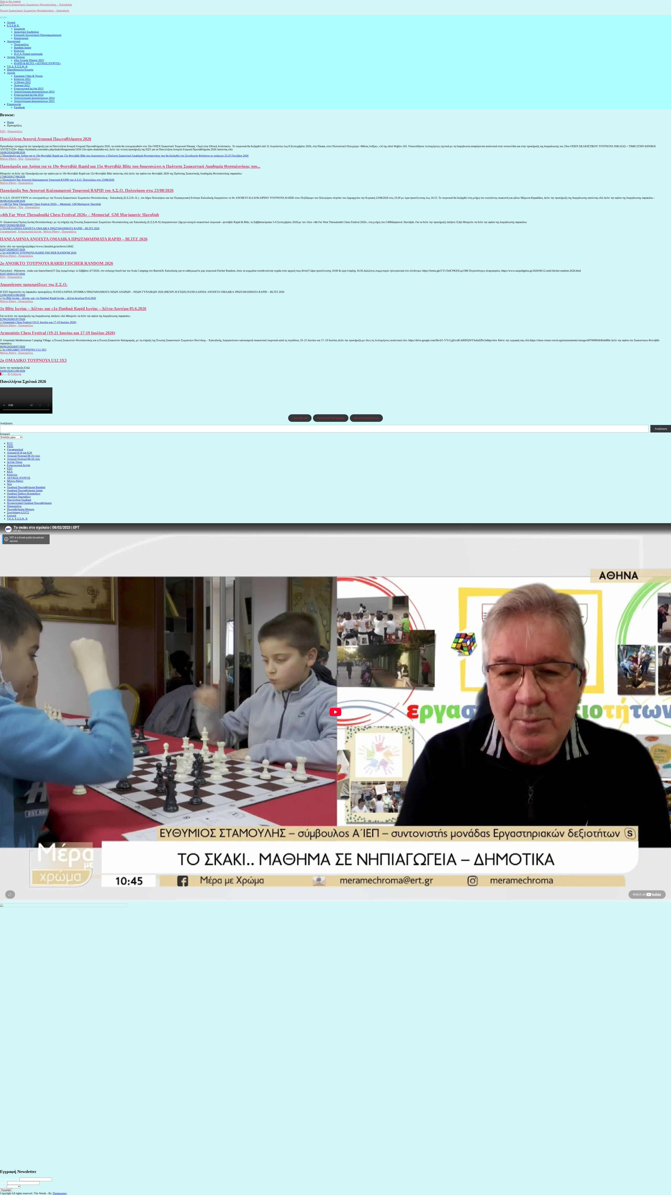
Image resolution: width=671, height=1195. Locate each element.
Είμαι (3, 1186)
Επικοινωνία (14, 104)
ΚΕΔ (10, 471)
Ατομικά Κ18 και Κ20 (19, 452)
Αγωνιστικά (13, 41)
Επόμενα (16, 374)
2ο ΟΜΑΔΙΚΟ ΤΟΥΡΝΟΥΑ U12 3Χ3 (33, 360)
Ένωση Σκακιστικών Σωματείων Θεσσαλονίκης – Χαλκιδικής (34, 10)
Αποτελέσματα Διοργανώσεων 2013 (34, 91)
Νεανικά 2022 (22, 85)
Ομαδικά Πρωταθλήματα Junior (25, 490)
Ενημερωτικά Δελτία (29, 231)
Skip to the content (10, 1)
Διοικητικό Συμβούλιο (26, 31)
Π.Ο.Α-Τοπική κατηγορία (28, 53)
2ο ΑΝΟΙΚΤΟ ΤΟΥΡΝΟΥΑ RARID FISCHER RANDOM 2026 (56, 263)
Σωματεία (19, 28)
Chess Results (300, 417)
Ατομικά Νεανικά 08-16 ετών (23, 455)
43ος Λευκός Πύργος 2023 (29, 60)
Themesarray (59, 1193)
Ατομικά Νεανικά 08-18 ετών (23, 458)
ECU (10, 443)
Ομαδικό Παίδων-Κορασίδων (23, 493)
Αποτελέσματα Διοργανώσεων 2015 (34, 101)
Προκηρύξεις (21, 44)
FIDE (10, 446)
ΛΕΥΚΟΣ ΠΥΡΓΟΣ (18, 477)
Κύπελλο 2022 (22, 79)
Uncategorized (8, 231)
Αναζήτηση (6, 423)
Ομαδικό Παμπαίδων (19, 496)
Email (3, 1182)
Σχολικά (11, 515)
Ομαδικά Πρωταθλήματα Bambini (26, 487)
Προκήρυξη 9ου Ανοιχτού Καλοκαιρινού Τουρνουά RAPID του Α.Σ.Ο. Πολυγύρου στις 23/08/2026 (87, 190)
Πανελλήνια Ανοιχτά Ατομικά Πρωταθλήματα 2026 (45, 139)
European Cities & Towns (28, 75)
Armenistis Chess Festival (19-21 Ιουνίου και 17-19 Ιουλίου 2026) (57, 333)
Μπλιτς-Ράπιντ (8, 158)
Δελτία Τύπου (14, 462)
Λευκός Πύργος (16, 57)
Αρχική (11, 22)
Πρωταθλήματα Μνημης (20, 509)
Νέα (20, 158)
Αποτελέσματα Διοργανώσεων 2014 (34, 97)
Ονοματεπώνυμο (9, 1179)
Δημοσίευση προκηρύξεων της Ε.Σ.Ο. (33, 284)
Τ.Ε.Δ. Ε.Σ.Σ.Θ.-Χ (17, 66)
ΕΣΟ (2, 131)
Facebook (19, 107)
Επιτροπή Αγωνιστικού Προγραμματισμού (37, 35)
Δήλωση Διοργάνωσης (366, 417)
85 (9, 374)
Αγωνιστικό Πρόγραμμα (330, 417)
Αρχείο (11, 72)
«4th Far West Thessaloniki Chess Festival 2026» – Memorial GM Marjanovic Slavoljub (79, 214)
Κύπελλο (19, 50)
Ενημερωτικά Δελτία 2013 (28, 88)
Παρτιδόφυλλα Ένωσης (20, 69)
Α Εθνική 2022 (22, 82)
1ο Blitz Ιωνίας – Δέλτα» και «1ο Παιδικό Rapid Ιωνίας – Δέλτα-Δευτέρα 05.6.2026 (73, 308)
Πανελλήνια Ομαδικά (19, 499)
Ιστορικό (5, 433)
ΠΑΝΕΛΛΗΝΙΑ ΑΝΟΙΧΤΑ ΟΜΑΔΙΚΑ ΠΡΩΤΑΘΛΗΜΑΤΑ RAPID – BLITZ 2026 (73, 239)
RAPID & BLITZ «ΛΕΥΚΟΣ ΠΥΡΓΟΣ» (37, 63)
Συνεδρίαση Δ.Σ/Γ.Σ (18, 512)
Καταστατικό (21, 38)
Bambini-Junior (22, 47)
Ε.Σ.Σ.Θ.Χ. (13, 25)
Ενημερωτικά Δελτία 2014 (28, 94)
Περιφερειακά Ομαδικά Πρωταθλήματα (29, 503)
